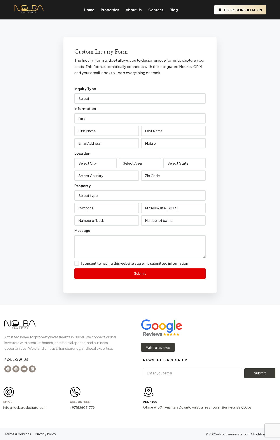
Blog (174, 9)
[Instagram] (15, 368)
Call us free (80, 401)
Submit (140, 273)
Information (85, 108)
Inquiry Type (85, 88)
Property (82, 185)
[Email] (8, 391)
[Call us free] (75, 391)
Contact (155, 9)
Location (82, 153)
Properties (110, 9)
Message (82, 230)
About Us (134, 9)
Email (7, 401)
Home (89, 9)
